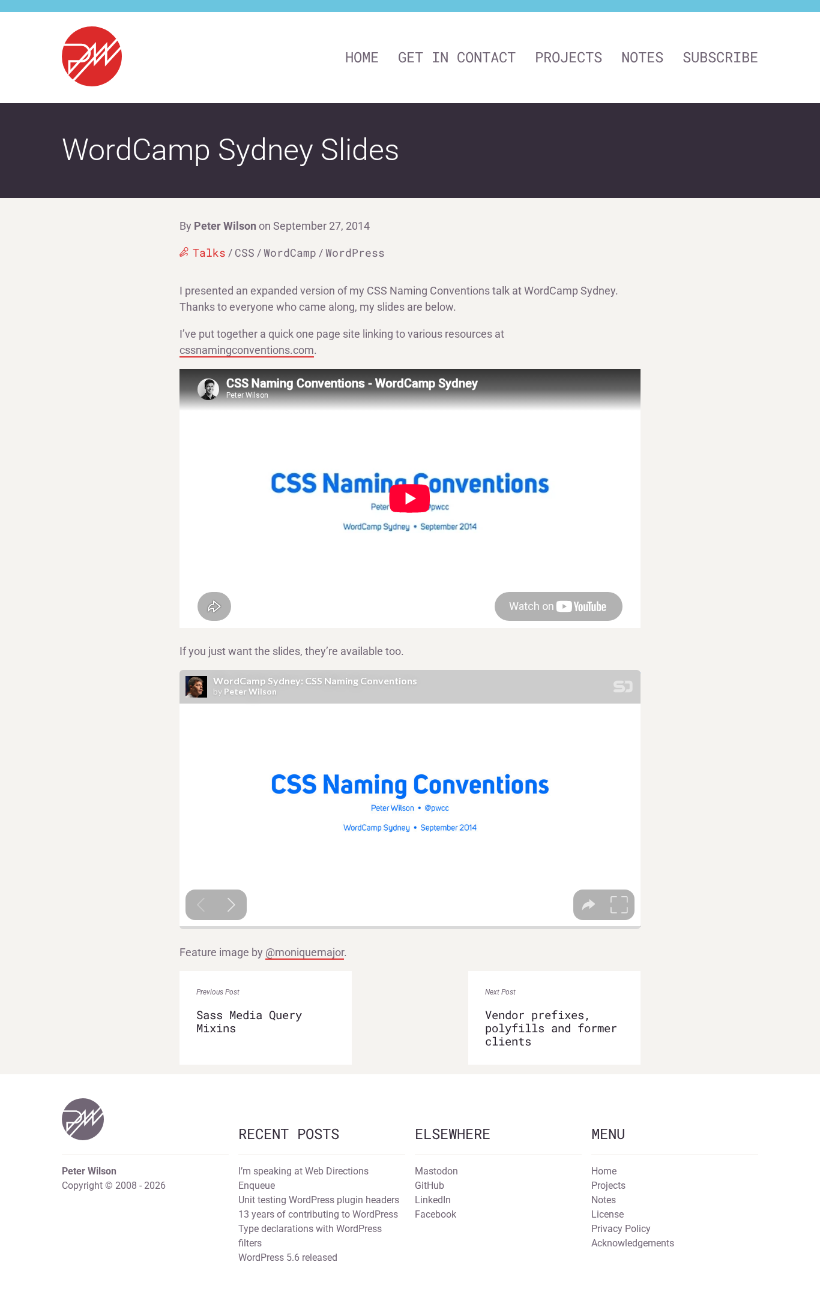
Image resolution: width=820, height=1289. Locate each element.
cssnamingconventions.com (246, 350)
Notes (642, 57)
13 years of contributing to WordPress (318, 1214)
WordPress (355, 252)
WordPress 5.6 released (287, 1257)
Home (362, 57)
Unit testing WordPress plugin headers (318, 1200)
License (607, 1214)
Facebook (435, 1214)
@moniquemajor (304, 952)
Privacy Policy (621, 1228)
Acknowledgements (632, 1243)
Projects (568, 57)
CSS (245, 252)
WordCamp (290, 252)
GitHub (429, 1185)
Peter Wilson (225, 226)
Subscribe (720, 57)
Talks (209, 252)
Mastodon (436, 1171)
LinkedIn (433, 1200)
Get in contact (457, 57)
